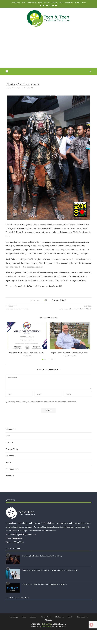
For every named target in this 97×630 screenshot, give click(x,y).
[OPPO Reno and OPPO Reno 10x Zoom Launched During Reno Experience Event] (13, 574)
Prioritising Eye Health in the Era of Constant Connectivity (42, 556)
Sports (40, 2)
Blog (84, 2)
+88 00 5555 (18, 542)
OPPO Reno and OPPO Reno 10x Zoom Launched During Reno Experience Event (50, 570)
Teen (23, 2)
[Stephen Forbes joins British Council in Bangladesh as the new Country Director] (70, 335)
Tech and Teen (16, 88)
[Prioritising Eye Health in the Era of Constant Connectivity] (13, 559)
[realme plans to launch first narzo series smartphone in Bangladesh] (13, 588)
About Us (10, 475)
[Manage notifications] (91, 625)
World (61, 2)
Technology (15, 2)
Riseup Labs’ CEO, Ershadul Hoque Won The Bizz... (27, 353)
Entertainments (12, 469)
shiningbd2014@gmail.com (24, 534)
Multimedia (69, 2)
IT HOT (77, 2)
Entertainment (31, 2)
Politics (47, 2)
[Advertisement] (48, 50)
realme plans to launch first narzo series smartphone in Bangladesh (44, 584)
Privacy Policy (12, 449)
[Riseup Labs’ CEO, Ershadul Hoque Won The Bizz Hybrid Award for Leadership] (27, 335)
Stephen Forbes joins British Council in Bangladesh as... (70, 353)
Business (54, 2)
